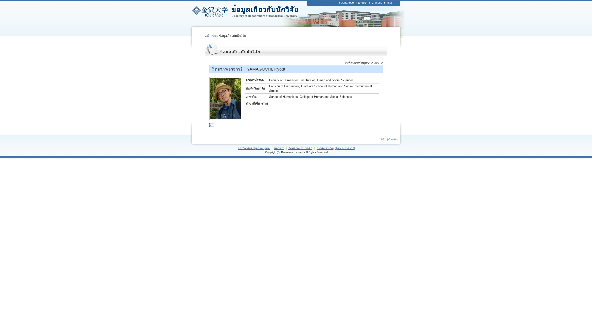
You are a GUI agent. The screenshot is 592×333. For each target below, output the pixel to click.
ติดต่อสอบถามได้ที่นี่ (300, 148)
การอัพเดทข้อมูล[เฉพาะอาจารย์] (336, 148)
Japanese (347, 2)
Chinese (377, 2)
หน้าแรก (210, 35)
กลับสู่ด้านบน (389, 139)
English (362, 2)
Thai (389, 2)
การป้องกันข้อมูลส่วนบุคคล (254, 148)
